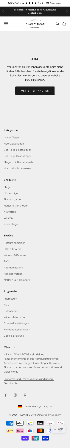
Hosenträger (11, 193)
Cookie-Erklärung (14, 335)
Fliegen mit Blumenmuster (19, 162)
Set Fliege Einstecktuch (18, 149)
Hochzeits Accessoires (17, 168)
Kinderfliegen (11, 224)
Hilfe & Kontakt (12, 249)
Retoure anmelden (14, 242)
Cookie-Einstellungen (16, 323)
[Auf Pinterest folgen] (25, 395)
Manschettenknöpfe (16, 205)
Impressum (10, 298)
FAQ (6, 261)
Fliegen (8, 187)
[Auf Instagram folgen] (15, 395)
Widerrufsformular (14, 317)
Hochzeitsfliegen (14, 143)
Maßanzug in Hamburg (17, 280)
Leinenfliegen (12, 137)
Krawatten (10, 211)
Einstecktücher (13, 199)
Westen (8, 218)
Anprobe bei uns (13, 267)
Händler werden (13, 273)
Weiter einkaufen (35, 90)
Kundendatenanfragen (17, 329)
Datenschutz (11, 311)
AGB (6, 304)
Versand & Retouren (15, 255)
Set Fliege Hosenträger (17, 156)
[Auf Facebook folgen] (5, 395)
